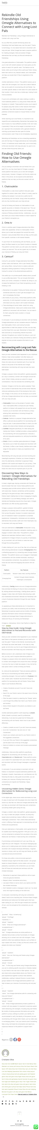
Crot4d (20, 1089)
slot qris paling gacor (21, 1074)
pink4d (12, 1074)
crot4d (24, 1071)
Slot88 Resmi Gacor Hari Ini (19, 1064)
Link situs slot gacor (19, 1092)
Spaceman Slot (17, 1071)
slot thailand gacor (13, 1081)
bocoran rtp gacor (28, 1079)
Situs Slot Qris (6, 1064)
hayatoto (10, 1089)
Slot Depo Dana (21, 1086)
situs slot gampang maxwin (14, 1079)
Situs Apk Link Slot (27, 1069)
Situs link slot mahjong (29, 1089)
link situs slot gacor (14, 1084)
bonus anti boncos (15, 1066)
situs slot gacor (10, 1076)
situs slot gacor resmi (26, 1084)
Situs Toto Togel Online (26, 1081)
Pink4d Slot (29, 1086)
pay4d (33, 1071)
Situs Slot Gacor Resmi (27, 1066)
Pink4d (16, 1089)
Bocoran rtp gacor (7, 1092)
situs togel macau (20, 1076)
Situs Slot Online (17, 1069)
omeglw (8, 625)
